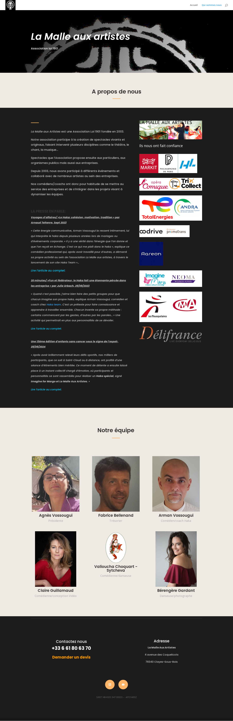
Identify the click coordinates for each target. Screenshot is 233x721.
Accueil (194, 5)
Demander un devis (71, 657)
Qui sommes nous (212, 5)
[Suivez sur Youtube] (123, 684)
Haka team (54, 304)
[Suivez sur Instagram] (110, 684)
